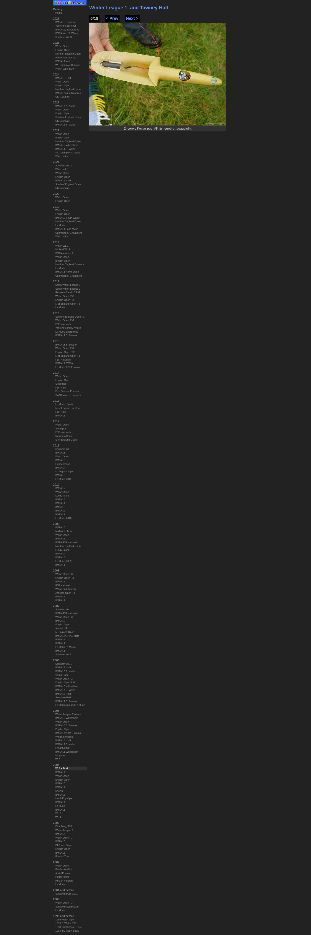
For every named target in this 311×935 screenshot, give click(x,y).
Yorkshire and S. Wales (68, 327)
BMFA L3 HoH (63, 180)
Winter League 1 (64, 830)
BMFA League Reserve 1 (69, 93)
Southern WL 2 (63, 165)
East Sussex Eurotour (67, 391)
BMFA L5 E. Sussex (66, 725)
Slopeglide (60, 383)
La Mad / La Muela (65, 647)
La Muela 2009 (63, 561)
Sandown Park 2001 (66, 893)
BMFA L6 (60, 452)
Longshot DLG (63, 748)
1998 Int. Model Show (67, 930)
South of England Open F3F (70, 316)
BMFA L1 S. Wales (65, 124)
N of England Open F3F (68, 303)
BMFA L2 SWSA (64, 363)
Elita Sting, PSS (63, 826)
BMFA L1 (60, 415)
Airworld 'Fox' (62, 628)
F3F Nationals (63, 324)
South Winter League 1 (67, 288)
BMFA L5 (60, 460)
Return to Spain (63, 436)
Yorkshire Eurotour (65, 25)
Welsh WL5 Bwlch (65, 68)
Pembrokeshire (63, 869)
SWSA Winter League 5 (68, 395)
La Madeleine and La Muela (70, 705)
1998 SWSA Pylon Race (68, 927)
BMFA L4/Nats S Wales (68, 733)
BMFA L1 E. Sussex (66, 335)
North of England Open (68, 53)
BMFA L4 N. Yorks (65, 106)
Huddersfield (62, 876)
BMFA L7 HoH (63, 667)
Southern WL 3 (63, 37)
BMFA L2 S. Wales (65, 744)
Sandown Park (63, 697)
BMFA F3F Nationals (66, 542)
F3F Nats (60, 387)
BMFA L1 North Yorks (67, 272)
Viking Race (62, 675)
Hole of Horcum (64, 880)
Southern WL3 (63, 654)
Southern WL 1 (63, 449)
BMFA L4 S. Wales (65, 690)
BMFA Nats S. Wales (66, 33)
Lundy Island (62, 495)
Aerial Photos (62, 873)
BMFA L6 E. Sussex (66, 344)
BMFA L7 (60, 488)
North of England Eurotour (69, 264)
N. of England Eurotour (67, 408)
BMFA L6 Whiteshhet (66, 718)
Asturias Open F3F (65, 593)
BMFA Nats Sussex (66, 57)
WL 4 (58, 817)
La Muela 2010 (63, 518)
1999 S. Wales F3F (65, 923)
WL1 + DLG (61, 768)
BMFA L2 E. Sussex (66, 701)
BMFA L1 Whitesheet (66, 751)
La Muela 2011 (63, 479)
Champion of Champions (68, 232)
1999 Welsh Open (65, 919)
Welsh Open (62, 46)
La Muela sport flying (66, 331)
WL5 (57, 759)
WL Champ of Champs (67, 65)
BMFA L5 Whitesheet (66, 686)
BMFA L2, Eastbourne (67, 29)
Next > (132, 18)
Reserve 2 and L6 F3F (67, 292)
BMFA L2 (60, 510)
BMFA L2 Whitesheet (66, 145)
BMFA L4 (60, 467)
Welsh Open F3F (64, 296)
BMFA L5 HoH (63, 78)
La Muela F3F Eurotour (68, 367)
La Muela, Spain (64, 404)
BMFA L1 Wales (64, 61)
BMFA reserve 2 (64, 253)
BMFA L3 (60, 475)
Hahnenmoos (62, 464)
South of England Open (68, 117)
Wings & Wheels (64, 736)
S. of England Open (66, 439)
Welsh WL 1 (62, 169)
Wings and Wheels (65, 589)
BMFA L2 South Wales (67, 217)
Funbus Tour (62, 856)
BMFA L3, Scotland (65, 22)
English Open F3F (65, 299)
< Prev (112, 18)
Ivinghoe (60, 755)
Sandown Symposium (67, 906)
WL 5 (58, 813)
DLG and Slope (63, 845)
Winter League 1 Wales (68, 714)
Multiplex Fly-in (63, 531)
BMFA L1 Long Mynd (66, 229)
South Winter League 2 (67, 284)
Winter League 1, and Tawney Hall (128, 7)
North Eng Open (64, 798)
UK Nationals (62, 96)
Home (58, 12)
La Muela (60, 225)
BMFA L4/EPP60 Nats (67, 635)
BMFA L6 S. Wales (65, 671)
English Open (62, 50)
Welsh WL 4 (62, 156)
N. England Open (64, 471)
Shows (59, 791)
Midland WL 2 (62, 249)
